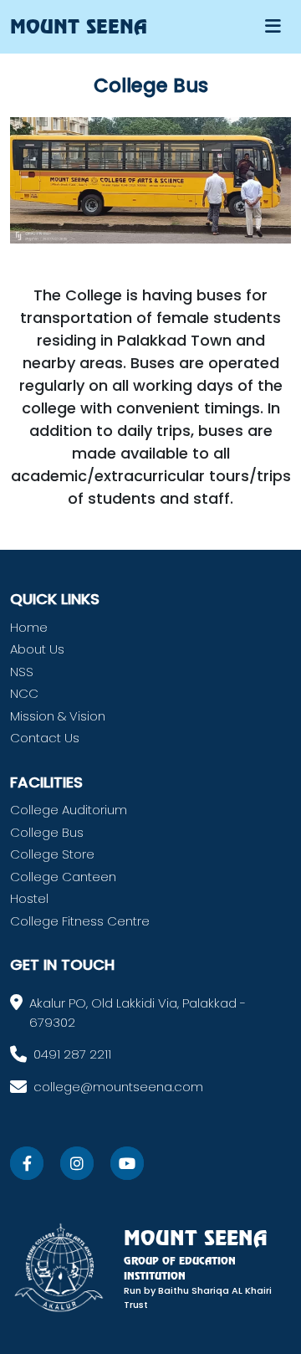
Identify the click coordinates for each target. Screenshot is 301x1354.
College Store (52, 854)
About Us (37, 649)
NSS (21, 671)
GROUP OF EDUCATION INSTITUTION (180, 1268)
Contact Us (44, 737)
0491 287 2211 (72, 1054)
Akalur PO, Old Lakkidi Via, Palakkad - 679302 (137, 1012)
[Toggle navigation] (273, 26)
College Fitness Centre (80, 921)
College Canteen (63, 876)
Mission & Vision (57, 716)
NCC (24, 693)
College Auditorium (68, 809)
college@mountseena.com (118, 1086)
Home (29, 627)
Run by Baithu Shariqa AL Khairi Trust (198, 1297)
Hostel (29, 898)
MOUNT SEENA (196, 1238)
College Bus (47, 832)
